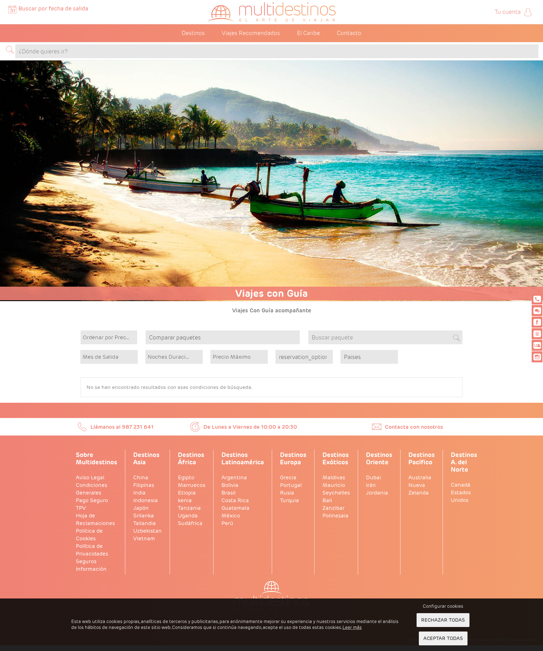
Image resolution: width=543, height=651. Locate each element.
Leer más (352, 627)
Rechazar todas (443, 620)
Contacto (349, 33)
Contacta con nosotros (414, 426)
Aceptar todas (443, 638)
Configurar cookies (443, 606)
